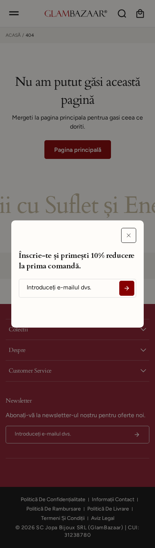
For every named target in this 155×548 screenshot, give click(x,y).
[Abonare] (126, 288)
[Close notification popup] (128, 235)
